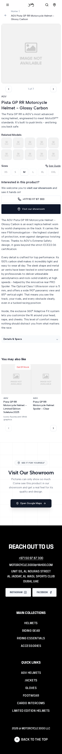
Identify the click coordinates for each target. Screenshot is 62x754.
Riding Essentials (31, 638)
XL (42, 172)
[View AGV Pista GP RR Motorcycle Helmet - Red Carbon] (53, 154)
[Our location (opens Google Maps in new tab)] (54, 4)
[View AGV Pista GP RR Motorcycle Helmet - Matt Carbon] (53, 143)
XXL (53, 172)
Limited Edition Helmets (31, 710)
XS (5, 172)
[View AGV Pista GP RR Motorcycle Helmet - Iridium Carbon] (18, 143)
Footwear (31, 695)
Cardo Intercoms (31, 703)
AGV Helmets (31, 672)
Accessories (31, 646)
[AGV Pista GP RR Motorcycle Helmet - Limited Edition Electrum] (30, 143)
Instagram (16, 592)
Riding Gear (31, 630)
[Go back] (5, 15)
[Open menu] (7, 4)
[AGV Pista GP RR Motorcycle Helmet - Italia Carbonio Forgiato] (6, 143)
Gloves (31, 688)
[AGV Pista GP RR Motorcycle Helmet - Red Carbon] (53, 154)
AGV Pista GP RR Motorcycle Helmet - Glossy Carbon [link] (32, 17)
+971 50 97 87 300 (33, 199)
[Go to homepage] (31, 5)
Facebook (42, 592)
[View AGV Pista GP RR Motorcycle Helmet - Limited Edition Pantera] (42, 143)
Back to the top (34, 739)
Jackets (31, 680)
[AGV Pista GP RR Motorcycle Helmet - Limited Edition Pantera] (42, 143)
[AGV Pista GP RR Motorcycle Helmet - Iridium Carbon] (18, 143)
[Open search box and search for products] (46, 4)
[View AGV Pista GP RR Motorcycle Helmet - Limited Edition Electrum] (30, 143)
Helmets (31, 623)
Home (14, 11)
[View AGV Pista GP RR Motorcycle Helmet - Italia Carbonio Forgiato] (6, 143)
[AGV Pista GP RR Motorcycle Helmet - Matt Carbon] (53, 143)
